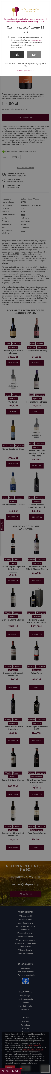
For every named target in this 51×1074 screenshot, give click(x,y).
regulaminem (37, 40)
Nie (17, 54)
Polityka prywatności (25, 71)
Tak (34, 54)
